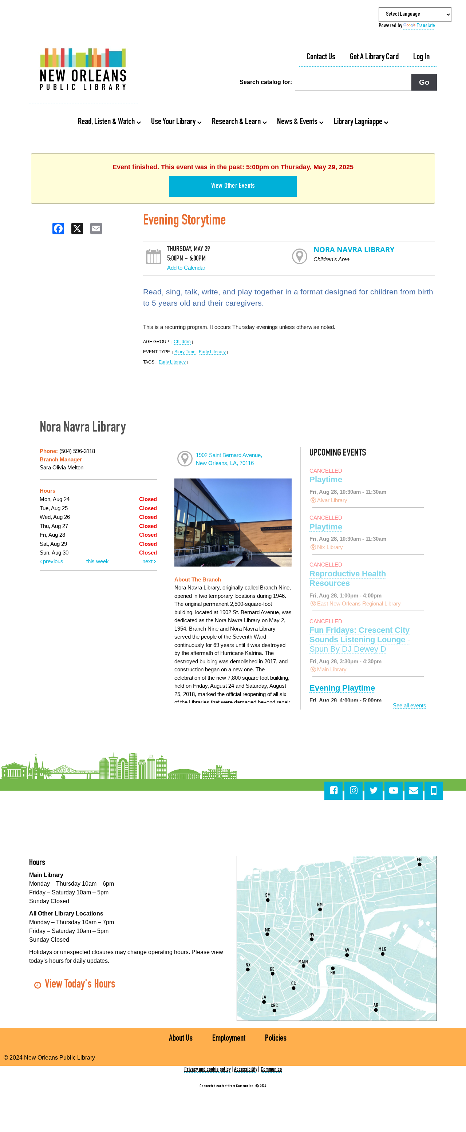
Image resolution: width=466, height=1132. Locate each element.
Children (182, 341)
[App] (433, 791)
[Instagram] (353, 791)
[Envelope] (413, 791)
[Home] (83, 70)
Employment (228, 1038)
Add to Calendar (186, 268)
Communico (271, 1069)
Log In (421, 57)
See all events (409, 705)
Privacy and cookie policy (207, 1069)
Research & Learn (237, 122)
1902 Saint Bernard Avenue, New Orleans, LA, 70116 (229, 459)
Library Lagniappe (359, 122)
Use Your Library (174, 122)
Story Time (185, 351)
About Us (181, 1038)
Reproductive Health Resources (347, 578)
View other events (233, 186)
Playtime (325, 479)
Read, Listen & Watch (107, 122)
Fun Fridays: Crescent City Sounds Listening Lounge (359, 639)
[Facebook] (333, 791)
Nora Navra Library (353, 249)
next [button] (148, 561)
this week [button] (97, 561)
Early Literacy (212, 351)
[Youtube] (393, 791)
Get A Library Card (374, 57)
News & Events (298, 122)
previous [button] (52, 561)
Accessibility (245, 1069)
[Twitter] (373, 791)
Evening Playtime (342, 687)
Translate (426, 26)
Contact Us (321, 57)
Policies (276, 1038)
